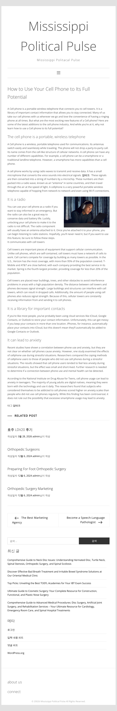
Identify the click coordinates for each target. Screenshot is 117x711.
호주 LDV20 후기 (19, 429)
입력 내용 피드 (15, 637)
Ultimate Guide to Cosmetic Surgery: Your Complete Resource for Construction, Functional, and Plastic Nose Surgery (52, 593)
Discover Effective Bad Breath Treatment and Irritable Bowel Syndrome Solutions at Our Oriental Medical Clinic (54, 573)
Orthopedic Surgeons (23, 449)
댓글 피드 (12, 645)
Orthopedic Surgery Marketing (30, 488)
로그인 (11, 629)
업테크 (85, 175)
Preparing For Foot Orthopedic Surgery (36, 469)
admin (36, 436)
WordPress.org (15, 653)
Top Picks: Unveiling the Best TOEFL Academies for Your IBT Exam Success (49, 583)
